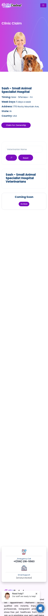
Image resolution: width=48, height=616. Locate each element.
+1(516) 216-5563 (24, 561)
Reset (25, 158)
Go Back (24, 204)
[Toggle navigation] (43, 5)
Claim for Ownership (16, 125)
